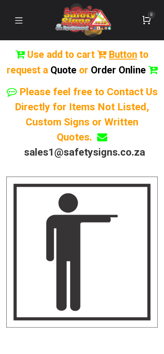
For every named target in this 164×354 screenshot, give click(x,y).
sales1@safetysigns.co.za (84, 152)
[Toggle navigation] (19, 20)
